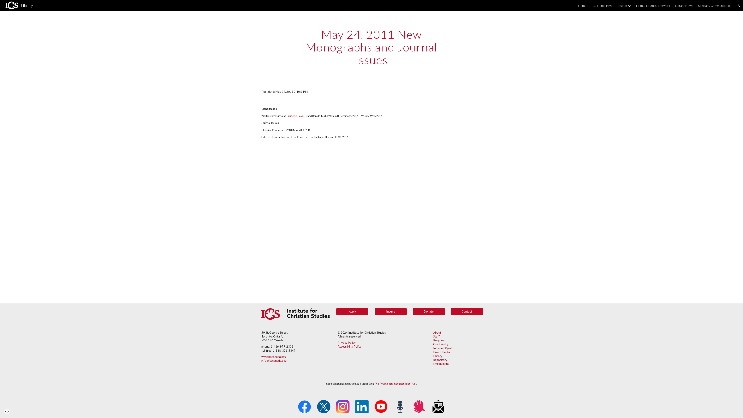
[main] (371, 47)
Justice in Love (295, 115)
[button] (738, 5)
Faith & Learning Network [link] (653, 5)
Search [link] (622, 5)
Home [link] (582, 5)
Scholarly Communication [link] (714, 5)
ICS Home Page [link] (602, 5)
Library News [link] (684, 5)
